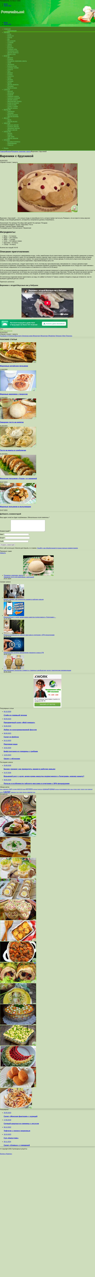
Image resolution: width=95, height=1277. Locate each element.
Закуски (7, 123)
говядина (5, 789)
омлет (79, 789)
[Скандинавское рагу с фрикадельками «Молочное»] (18, 961)
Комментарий (5, 531)
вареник (9, 331)
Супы (9, 34)
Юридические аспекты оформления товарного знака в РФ (24, 652)
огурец (75, 789)
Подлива (10, 86)
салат (6, 791)
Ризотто (10, 69)
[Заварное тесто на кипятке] (18, 418)
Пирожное (11, 111)
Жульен (10, 79)
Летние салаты (12, 99)
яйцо (34, 792)
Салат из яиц (11, 104)
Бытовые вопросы (13, 141)
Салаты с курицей (13, 98)
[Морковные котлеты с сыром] (18, 1087)
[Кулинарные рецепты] (12, 19)
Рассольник (11, 41)
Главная (3, 151)
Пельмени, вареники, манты (17, 61)
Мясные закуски (12, 125)
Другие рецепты (13, 52)
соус (17, 792)
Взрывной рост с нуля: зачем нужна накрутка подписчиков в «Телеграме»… (30, 617)
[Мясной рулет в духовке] (18, 898)
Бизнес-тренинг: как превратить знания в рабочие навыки (24, 599)
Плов (9, 62)
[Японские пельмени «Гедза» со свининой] (18, 475)
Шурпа (9, 46)
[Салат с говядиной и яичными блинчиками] (16, 1108)
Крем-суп (10, 36)
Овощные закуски (13, 128)
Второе (7, 56)
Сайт (1, 541)
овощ (72, 789)
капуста (19, 789)
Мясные (10, 57)
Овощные (10, 64)
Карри (9, 83)
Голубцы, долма (12, 67)
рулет (1, 792)
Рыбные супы (12, 49)
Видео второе (12, 88)
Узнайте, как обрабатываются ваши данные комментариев (57, 548)
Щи (8, 39)
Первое (7, 32)
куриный (46, 789)
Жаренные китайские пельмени (14, 366)
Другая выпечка (12, 116)
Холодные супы (12, 51)
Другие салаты (12, 108)
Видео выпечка (12, 115)
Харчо (9, 44)
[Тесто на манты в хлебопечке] (18, 447)
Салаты (7, 89)
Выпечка (7, 109)
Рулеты (10, 74)
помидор (90, 789)
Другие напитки (12, 138)
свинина (13, 792)
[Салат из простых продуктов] (18, 1045)
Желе (9, 120)
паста (82, 789)
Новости (10, 145)
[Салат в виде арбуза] (18, 1066)
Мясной (10, 91)
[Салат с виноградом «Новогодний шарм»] (18, 878)
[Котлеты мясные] (18, 836)
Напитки (7, 131)
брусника (3, 331)
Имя (2, 534)
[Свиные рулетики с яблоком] (18, 982)
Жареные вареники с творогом (14, 394)
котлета (29, 789)
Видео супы (11, 54)
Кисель (9, 133)
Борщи (9, 37)
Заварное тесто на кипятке (12, 422)
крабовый (35, 789)
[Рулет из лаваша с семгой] (18, 919)
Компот (9, 135)
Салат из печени (13, 103)
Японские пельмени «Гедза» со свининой (18, 478)
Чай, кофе (10, 136)
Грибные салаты (13, 96)
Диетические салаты (14, 101)
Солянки (10, 42)
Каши (9, 78)
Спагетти (10, 76)
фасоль (25, 792)
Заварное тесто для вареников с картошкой (19, 577)
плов (86, 789)
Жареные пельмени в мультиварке (15, 507)
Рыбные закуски (13, 126)
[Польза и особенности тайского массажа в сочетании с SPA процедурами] (14, 633)
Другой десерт (12, 121)
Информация (12, 30)
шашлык (30, 792)
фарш (20, 792)
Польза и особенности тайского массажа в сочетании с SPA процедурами (29, 635)
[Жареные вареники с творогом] (18, 390)
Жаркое (10, 72)
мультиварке (63, 789)
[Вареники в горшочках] (18, 815)
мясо (68, 789)
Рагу (8, 71)
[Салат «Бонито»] (18, 1024)
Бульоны (10, 47)
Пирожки (10, 113)
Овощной (10, 93)
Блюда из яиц (12, 66)
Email (2, 538)
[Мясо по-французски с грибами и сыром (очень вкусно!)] (18, 940)
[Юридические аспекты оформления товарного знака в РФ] (14, 651)
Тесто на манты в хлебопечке (13, 450)
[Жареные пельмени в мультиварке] (18, 503)
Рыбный (10, 94)
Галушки (10, 81)
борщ (1, 789)
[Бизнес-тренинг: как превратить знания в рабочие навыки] (14, 598)
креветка (40, 789)
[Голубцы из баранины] (18, 1003)
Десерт (7, 118)
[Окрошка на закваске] (15, 857)
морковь (57, 789)
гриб (10, 789)
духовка (14, 789)
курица (52, 789)
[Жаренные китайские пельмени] (18, 362)
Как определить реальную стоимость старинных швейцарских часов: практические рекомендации (37, 670)
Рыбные (10, 59)
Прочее (7, 140)
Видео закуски (12, 130)
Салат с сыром (12, 106)
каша (24, 789)
